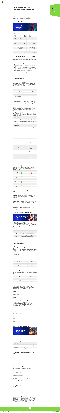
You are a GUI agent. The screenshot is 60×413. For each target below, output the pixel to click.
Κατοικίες (47, 1)
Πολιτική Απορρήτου (54, 1)
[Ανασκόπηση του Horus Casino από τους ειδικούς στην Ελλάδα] (52, 11)
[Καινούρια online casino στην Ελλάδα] (52, 8)
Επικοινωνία (50, 1)
